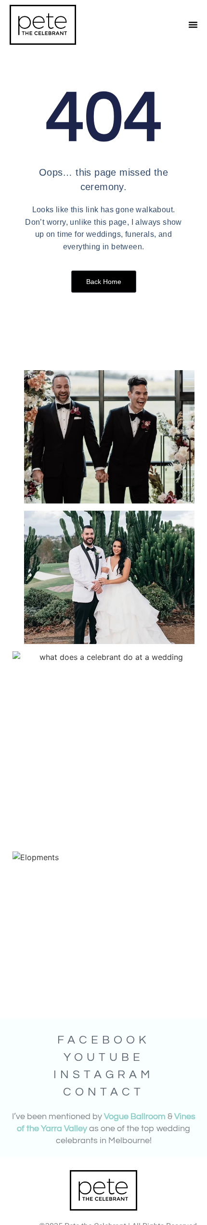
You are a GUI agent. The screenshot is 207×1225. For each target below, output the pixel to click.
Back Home (103, 281)
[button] (193, 24)
